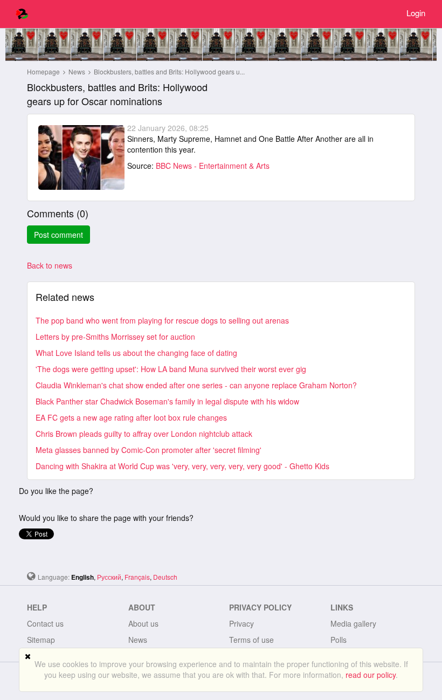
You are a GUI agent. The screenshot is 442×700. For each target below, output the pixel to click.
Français (137, 576)
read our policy (371, 674)
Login (415, 12)
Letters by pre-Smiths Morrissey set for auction (115, 336)
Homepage (43, 71)
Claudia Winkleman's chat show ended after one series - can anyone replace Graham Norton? (196, 385)
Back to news (49, 265)
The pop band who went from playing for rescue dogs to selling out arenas (162, 320)
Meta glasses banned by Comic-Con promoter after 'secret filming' (148, 449)
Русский (109, 576)
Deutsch (165, 576)
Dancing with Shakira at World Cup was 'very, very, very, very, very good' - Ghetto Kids (182, 466)
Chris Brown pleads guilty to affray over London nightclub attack (144, 433)
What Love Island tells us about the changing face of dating (136, 352)
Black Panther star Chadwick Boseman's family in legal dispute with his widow (167, 401)
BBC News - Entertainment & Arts (213, 165)
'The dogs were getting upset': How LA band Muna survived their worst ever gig (171, 368)
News (77, 71)
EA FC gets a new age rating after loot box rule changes (131, 417)
